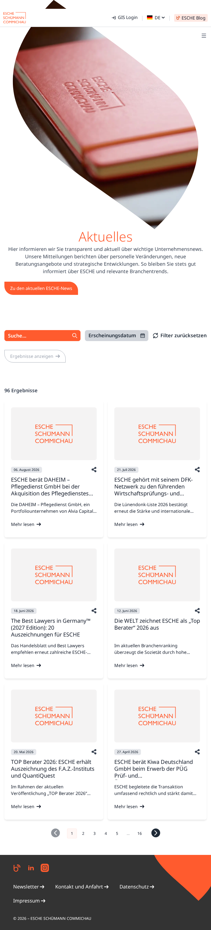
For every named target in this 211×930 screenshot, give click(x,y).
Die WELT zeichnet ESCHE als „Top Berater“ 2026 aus (157, 624)
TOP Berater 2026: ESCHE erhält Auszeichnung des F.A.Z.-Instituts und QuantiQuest (53, 768)
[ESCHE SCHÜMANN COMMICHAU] (14, 17)
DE (157, 18)
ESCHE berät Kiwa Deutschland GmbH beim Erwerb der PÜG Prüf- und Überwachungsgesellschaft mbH (156, 772)
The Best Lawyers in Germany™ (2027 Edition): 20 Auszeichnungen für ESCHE (50, 627)
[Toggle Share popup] (94, 469)
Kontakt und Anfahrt (79, 886)
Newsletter (26, 886)
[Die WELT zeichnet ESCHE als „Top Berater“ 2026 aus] (157, 574)
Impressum (26, 900)
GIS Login (128, 17)
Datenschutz (134, 886)
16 (139, 833)
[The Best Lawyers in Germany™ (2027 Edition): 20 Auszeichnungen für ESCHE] (54, 574)
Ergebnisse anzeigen (31, 356)
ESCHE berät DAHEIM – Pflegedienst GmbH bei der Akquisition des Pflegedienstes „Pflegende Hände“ (50, 490)
